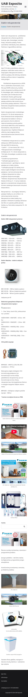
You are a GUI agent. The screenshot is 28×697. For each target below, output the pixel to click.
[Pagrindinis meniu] (25, 7)
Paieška (3, 523)
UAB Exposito (11, 3)
